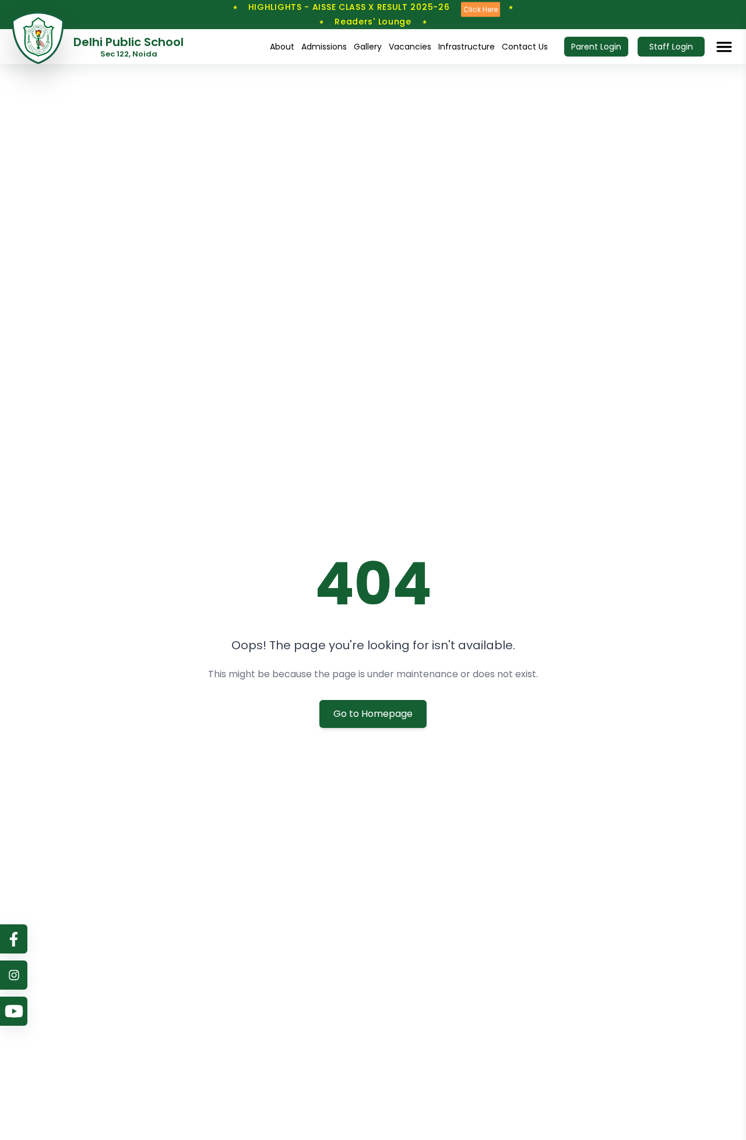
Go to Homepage (373, 713)
